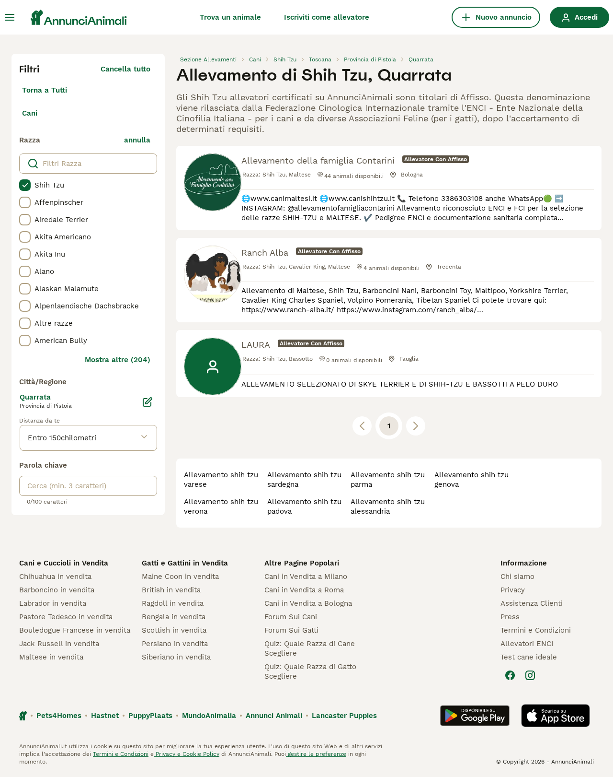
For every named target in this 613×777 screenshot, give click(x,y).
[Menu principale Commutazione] (9, 17)
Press (510, 616)
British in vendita (171, 590)
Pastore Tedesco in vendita (66, 616)
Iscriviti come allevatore (326, 17)
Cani (29, 113)
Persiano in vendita (175, 643)
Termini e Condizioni (535, 630)
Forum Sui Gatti (291, 630)
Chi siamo (517, 576)
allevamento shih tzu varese (221, 480)
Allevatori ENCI (526, 643)
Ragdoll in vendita (173, 603)
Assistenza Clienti (531, 603)
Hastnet (105, 715)
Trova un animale (230, 17)
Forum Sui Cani (290, 616)
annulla (137, 140)
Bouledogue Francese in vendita (74, 630)
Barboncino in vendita (56, 590)
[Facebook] (510, 675)
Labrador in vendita (52, 603)
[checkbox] (24, 185)
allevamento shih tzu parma (388, 480)
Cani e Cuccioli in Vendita (63, 563)
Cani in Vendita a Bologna (308, 603)
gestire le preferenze (316, 754)
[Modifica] (147, 402)
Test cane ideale (528, 657)
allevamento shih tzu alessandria (388, 506)
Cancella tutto (125, 69)
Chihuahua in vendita (55, 576)
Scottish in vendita (174, 630)
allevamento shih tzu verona (221, 506)
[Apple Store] (555, 715)
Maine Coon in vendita (180, 576)
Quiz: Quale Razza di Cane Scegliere (309, 648)
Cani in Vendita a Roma (304, 590)
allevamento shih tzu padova (304, 506)
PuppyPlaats (150, 715)
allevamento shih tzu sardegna (304, 480)
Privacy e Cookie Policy (186, 754)
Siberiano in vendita (176, 657)
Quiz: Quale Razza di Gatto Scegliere (310, 671)
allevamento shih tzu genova (471, 480)
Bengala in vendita (173, 616)
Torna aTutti (44, 90)
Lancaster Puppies (344, 715)
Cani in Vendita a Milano (305, 576)
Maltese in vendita (51, 657)
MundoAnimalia (209, 715)
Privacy (512, 590)
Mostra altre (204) (117, 359)
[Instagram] (530, 675)
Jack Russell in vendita (59, 643)
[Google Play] (475, 715)
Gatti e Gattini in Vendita (185, 563)
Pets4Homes (58, 715)
